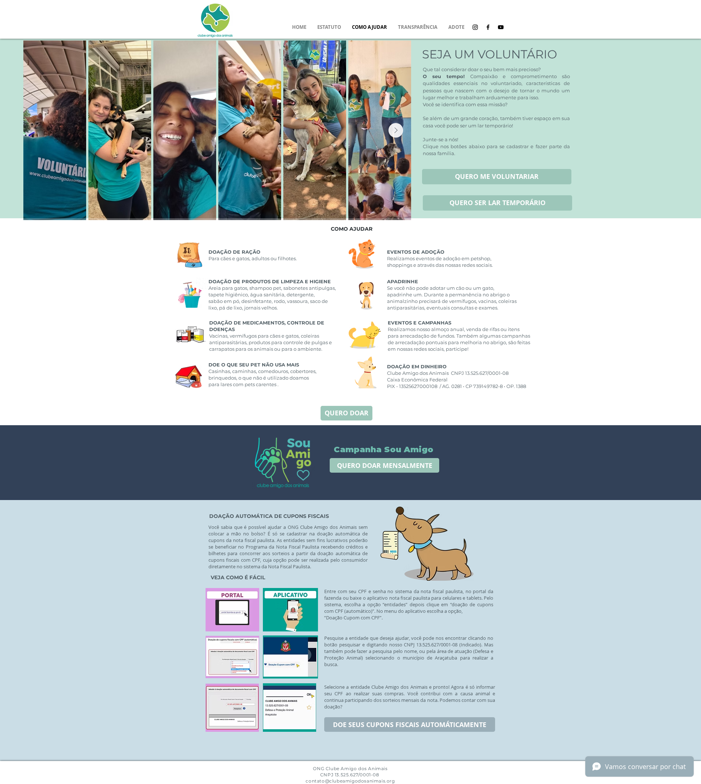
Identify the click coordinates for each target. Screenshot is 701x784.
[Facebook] (487, 27)
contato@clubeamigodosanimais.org (350, 781)
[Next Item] (395, 130)
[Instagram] (475, 27)
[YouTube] (500, 27)
